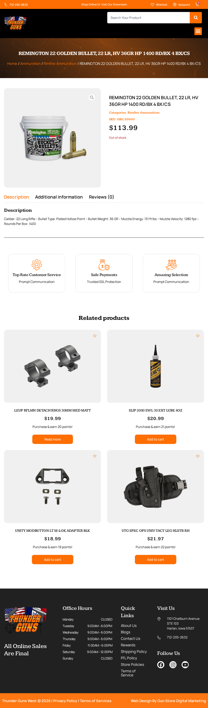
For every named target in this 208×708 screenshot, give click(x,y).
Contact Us (130, 638)
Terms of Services (96, 700)
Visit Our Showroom (114, 4)
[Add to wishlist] (94, 336)
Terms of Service (128, 673)
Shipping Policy (134, 651)
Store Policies (132, 664)
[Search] (196, 17)
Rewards (128, 645)
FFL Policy (129, 658)
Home (12, 63)
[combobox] (148, 17)
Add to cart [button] (155, 439)
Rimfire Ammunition (60, 63)
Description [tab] (16, 197)
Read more (52, 439)
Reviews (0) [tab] (101, 197)
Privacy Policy (65, 700)
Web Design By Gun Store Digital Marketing (168, 700)
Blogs (125, 632)
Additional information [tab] (59, 197)
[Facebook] (160, 664)
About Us (128, 625)
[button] (198, 31)
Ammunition (30, 63)
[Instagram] (173, 664)
